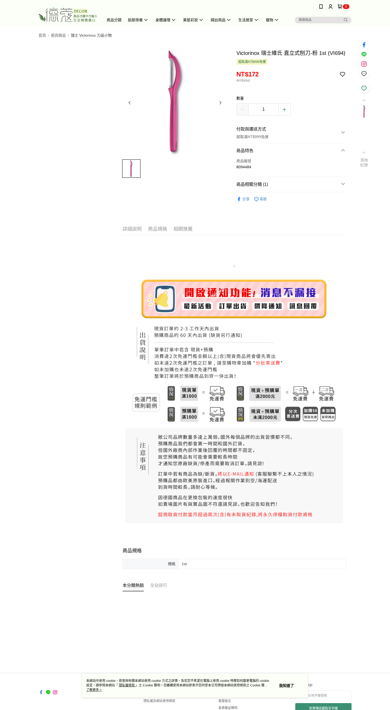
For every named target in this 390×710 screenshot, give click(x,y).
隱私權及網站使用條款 (159, 701)
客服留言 (224, 701)
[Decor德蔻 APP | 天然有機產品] (67, 14)
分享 (246, 199)
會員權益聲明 (227, 708)
